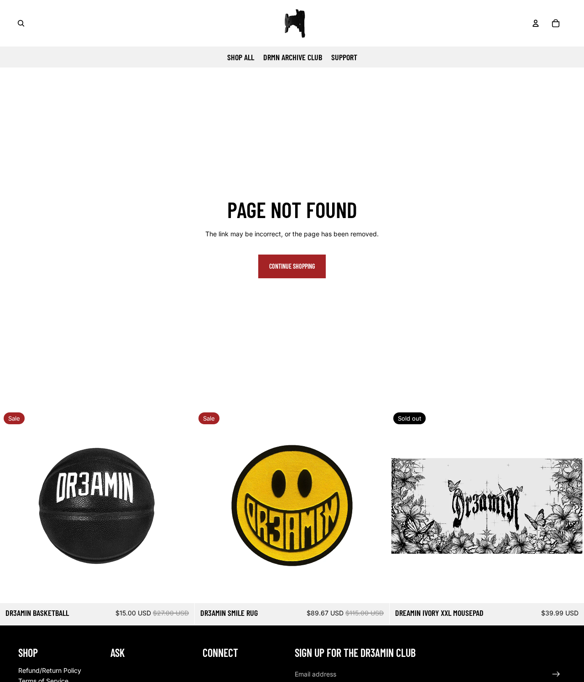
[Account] (536, 23)
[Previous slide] (13, 506)
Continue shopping (292, 266)
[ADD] (180, 589)
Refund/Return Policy (49, 670)
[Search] (21, 23)
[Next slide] (180, 506)
